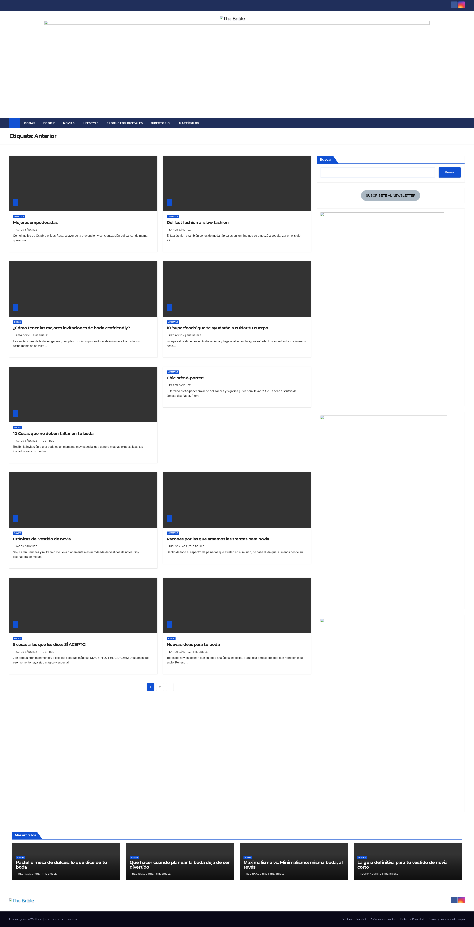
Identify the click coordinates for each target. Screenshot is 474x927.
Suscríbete (361, 919)
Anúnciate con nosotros (383, 919)
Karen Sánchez (26, 230)
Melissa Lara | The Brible (186, 546)
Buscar (326, 160)
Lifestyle (91, 123)
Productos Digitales (125, 123)
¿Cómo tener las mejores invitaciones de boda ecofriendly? (71, 327)
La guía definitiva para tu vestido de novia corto (402, 865)
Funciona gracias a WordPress (26, 919)
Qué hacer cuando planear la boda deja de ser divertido (180, 865)
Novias (69, 123)
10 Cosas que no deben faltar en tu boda (53, 433)
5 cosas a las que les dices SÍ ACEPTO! (49, 644)
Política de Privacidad (411, 919)
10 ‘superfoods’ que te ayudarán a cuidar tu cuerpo (217, 327)
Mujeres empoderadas (35, 222)
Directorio (160, 123)
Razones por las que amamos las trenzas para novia (218, 539)
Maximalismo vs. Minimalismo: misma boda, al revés (293, 865)
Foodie (49, 123)
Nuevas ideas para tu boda (193, 644)
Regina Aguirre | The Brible (37, 874)
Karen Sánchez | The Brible (35, 441)
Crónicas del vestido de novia (42, 539)
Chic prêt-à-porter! (185, 377)
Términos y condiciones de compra (446, 919)
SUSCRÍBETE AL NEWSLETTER (390, 195)
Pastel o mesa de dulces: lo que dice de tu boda (61, 865)
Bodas (29, 123)
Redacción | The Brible (32, 335)
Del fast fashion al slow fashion (198, 222)
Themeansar (71, 919)
